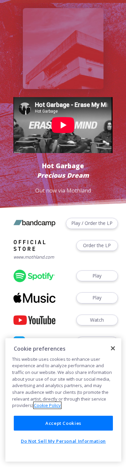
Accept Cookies (63, 423)
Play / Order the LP (92, 223)
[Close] (113, 348)
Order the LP (97, 245)
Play (96, 275)
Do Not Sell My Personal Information (63, 441)
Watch (97, 320)
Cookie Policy (47, 405)
